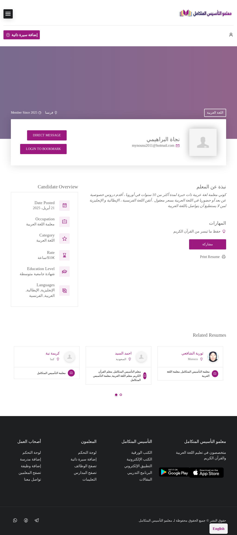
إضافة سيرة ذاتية (24, 35)
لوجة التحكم (87, 452)
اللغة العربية (215, 112)
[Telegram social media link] (37, 520)
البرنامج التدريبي (139, 473)
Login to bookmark (43, 149)
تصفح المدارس (85, 473)
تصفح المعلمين (30, 473)
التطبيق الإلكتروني (138, 466)
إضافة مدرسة (30, 459)
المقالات (145, 479)
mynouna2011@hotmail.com (153, 145)
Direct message (47, 135)
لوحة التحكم (31, 452)
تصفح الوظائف (85, 466)
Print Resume (210, 257)
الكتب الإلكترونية (139, 459)
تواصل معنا (32, 479)
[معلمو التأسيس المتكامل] (206, 14)
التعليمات (89, 479)
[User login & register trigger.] (231, 34)
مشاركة (207, 244)
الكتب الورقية (141, 452)
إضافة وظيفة (31, 466)
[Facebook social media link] (26, 520)
